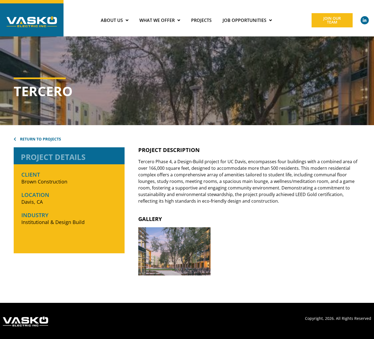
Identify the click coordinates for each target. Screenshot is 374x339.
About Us (112, 20)
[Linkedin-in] (365, 20)
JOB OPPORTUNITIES (244, 20)
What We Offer (157, 20)
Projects (201, 20)
